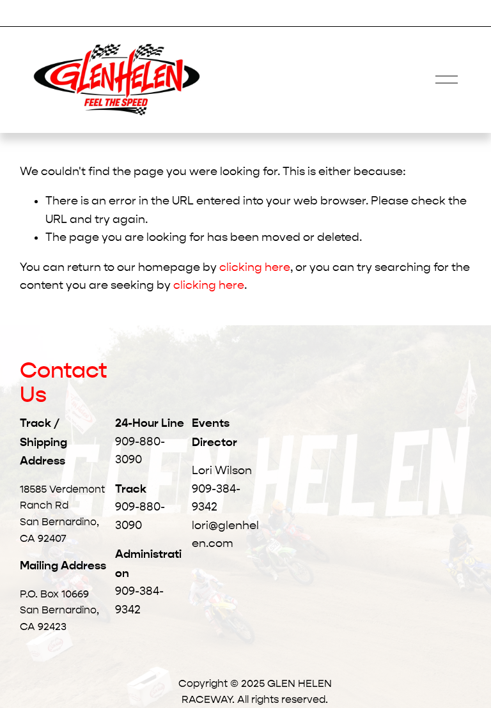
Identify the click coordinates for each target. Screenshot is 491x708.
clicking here (254, 267)
